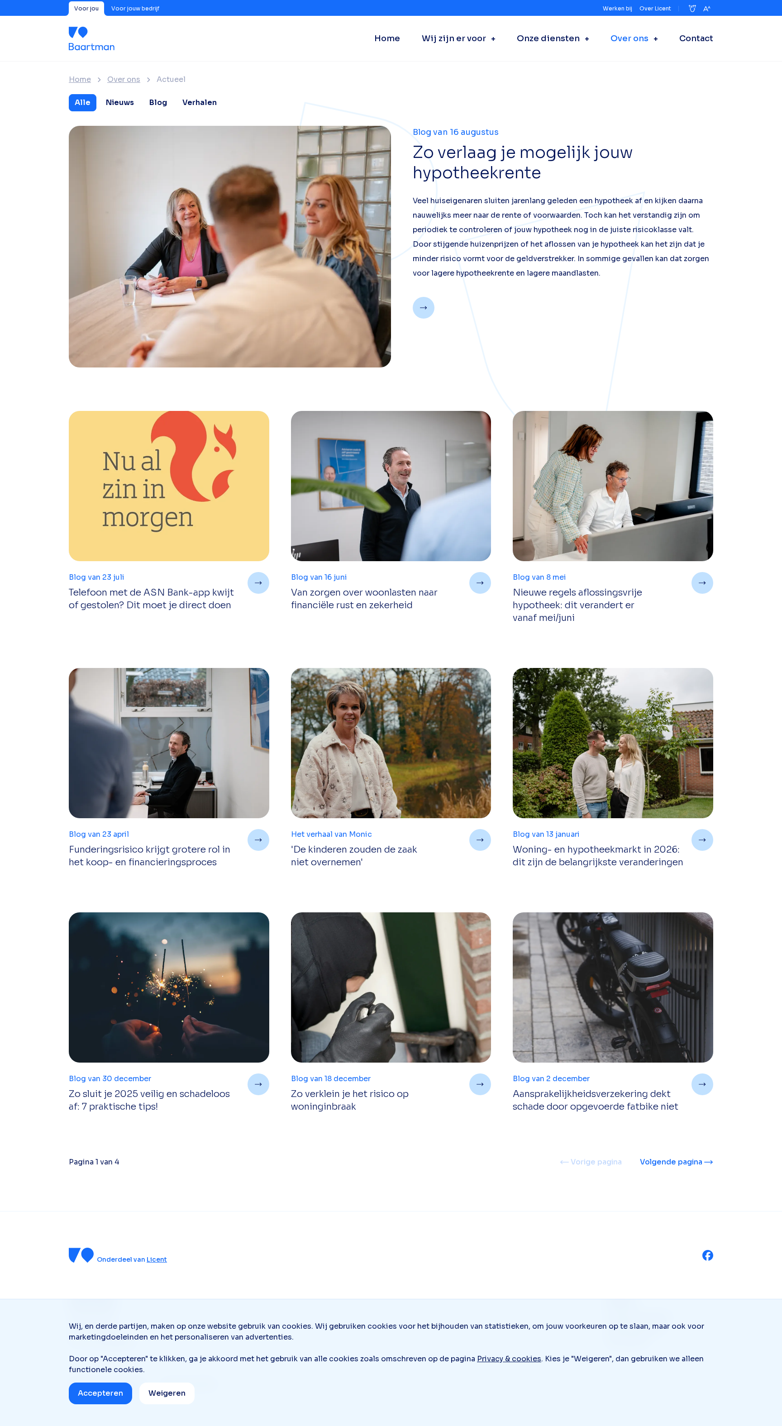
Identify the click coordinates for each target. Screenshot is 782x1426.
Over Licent (655, 8)
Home (80, 79)
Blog (158, 102)
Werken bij (617, 8)
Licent (157, 1259)
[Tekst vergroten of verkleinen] (707, 8)
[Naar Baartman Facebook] (707, 1255)
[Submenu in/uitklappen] (490, 38)
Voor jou (86, 8)
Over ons (123, 79)
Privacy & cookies (509, 1359)
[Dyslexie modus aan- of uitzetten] (692, 8)
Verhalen (199, 102)
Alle (83, 102)
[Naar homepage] (91, 38)
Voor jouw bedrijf (135, 8)
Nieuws (120, 102)
